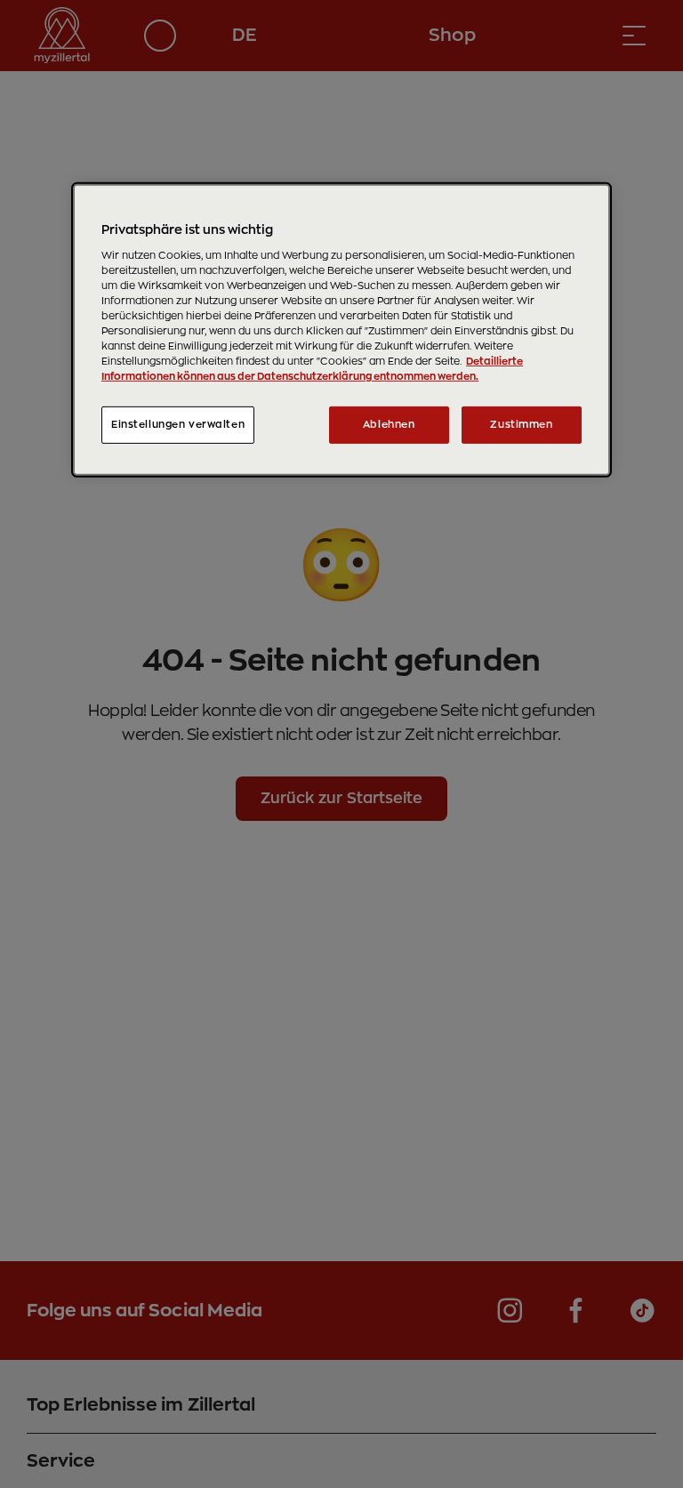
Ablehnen (389, 425)
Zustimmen (521, 425)
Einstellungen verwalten (178, 425)
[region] (341, 330)
